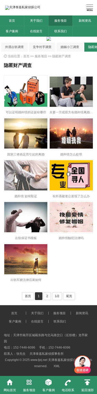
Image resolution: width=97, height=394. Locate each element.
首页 (12, 20)
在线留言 (36, 31)
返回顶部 (87, 385)
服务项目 (60, 20)
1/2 (57, 296)
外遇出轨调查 (14, 47)
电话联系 (68, 385)
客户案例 (12, 31)
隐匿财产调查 (61, 56)
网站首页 (10, 385)
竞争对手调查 (42, 47)
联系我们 (60, 31)
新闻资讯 (85, 20)
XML (57, 366)
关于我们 (36, 20)
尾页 (69, 296)
